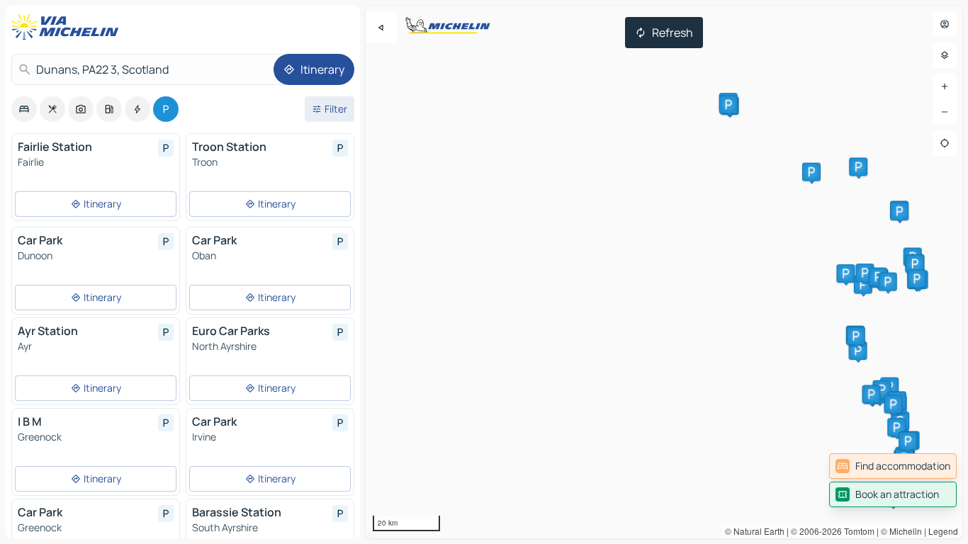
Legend (943, 531)
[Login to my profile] (945, 24)
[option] (24, 109)
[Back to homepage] (68, 26)
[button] (858, 350)
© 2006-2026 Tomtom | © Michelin (856, 531)
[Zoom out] (945, 112)
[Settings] (945, 55)
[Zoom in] (945, 86)
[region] (664, 272)
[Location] (945, 143)
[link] (893, 466)
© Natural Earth (754, 531)
